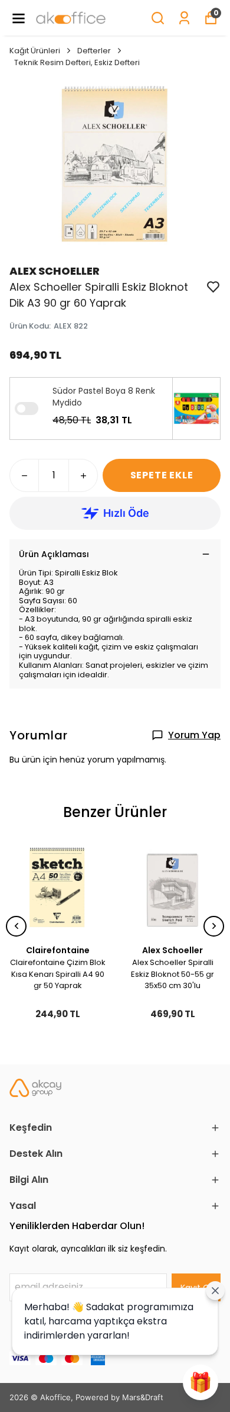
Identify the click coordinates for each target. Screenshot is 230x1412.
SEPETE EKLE (161, 475)
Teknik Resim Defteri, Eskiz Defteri (77, 62)
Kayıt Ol (196, 1288)
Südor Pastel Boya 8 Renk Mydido (103, 397)
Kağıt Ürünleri (34, 50)
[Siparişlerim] (184, 18)
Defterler (94, 50)
